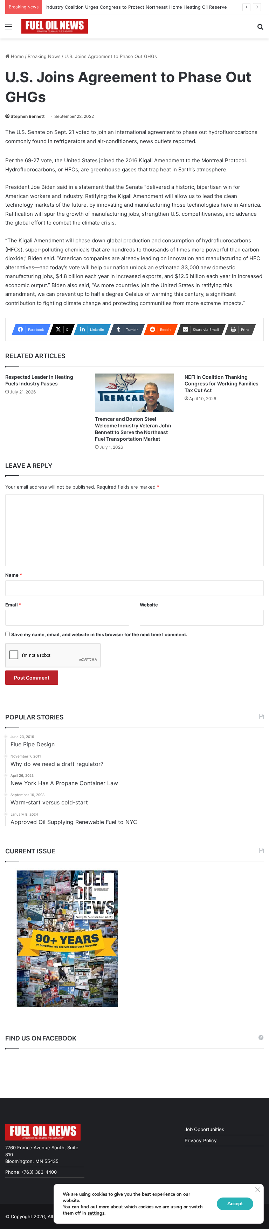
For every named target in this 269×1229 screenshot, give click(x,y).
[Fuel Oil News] (54, 26)
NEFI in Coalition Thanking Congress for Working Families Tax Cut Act (221, 383)
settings (96, 1213)
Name (13, 575)
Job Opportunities (204, 1129)
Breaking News (44, 56)
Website (149, 605)
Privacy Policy (201, 1140)
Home (16, 56)
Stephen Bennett (28, 116)
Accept (235, 1203)
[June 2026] (67, 938)
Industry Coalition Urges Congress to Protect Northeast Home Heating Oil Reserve (136, 7)
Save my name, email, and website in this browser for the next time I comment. (99, 634)
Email (13, 605)
